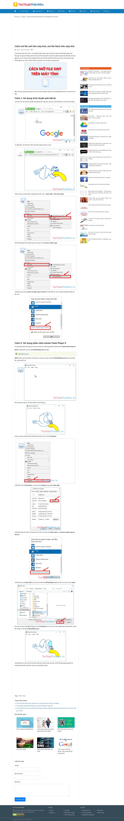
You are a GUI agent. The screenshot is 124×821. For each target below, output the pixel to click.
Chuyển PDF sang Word (88, 814)
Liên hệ (51, 810)
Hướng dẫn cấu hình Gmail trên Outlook (99, 184)
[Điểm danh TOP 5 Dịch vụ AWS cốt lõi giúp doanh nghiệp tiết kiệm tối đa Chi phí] (84, 93)
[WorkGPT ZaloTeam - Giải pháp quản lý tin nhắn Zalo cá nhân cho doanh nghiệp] (84, 73)
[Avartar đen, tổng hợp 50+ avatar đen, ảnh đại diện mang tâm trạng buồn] (84, 145)
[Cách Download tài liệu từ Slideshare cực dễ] (84, 240)
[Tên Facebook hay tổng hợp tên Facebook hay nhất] (84, 111)
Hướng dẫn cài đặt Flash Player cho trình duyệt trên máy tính (34, 706)
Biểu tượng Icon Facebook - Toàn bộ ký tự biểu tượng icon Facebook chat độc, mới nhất (99, 193)
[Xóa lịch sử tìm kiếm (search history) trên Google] (84, 220)
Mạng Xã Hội (38, 11)
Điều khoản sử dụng (69, 812)
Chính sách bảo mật (69, 814)
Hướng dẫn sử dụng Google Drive (97, 123)
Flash (24, 696)
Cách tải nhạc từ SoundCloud (96, 225)
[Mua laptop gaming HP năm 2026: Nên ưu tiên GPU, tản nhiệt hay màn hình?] (84, 100)
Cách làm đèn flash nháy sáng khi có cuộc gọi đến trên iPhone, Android (37, 703)
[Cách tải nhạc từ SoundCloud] (84, 227)
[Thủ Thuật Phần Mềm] (29, 4)
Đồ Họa (73, 11)
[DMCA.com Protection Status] (18, 814)
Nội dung (17, 782)
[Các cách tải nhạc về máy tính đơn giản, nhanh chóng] (84, 234)
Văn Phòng (25, 11)
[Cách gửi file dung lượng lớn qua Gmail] (84, 131)
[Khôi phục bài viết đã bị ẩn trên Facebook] (84, 179)
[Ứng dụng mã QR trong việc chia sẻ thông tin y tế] (84, 86)
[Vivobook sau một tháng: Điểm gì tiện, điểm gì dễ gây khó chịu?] (84, 79)
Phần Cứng (96, 11)
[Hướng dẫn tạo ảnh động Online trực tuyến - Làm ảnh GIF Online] (84, 199)
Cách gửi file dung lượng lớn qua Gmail (98, 129)
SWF (20, 696)
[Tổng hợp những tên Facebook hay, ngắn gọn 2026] (84, 138)
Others (107, 11)
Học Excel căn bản (86, 812)
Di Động (62, 11)
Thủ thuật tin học (86, 810)
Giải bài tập (100, 810)
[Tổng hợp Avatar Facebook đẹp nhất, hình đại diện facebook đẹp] (84, 172)
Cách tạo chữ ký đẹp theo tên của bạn (98, 211)
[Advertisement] (80, 4)
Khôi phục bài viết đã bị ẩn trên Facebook (99, 177)
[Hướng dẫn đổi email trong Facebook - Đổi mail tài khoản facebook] (84, 165)
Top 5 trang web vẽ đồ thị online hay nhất (99, 205)
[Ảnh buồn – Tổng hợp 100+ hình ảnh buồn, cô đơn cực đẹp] (84, 117)
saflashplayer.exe (23, 354)
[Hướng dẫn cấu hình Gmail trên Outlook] (84, 186)
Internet (84, 11)
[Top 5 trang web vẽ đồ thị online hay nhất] (84, 206)
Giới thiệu (67, 810)
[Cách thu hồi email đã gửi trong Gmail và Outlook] (84, 158)
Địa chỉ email (19, 773)
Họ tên (17, 765)
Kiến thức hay (100, 812)
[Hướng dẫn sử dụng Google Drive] (84, 124)
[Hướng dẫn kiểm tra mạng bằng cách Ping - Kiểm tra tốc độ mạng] (84, 152)
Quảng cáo (52, 812)
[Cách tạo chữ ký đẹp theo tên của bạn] (84, 213)
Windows (51, 11)
